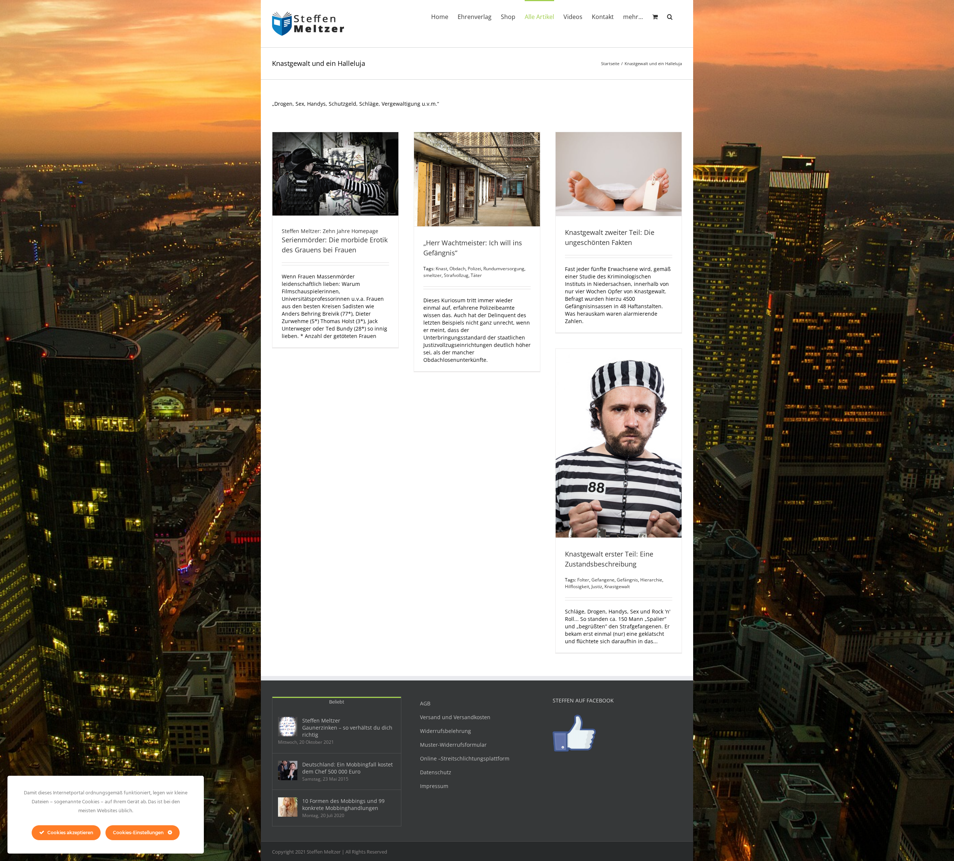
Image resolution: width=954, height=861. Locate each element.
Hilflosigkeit (577, 586)
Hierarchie (651, 580)
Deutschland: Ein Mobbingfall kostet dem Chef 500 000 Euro (347, 768)
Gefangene (603, 580)
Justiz (596, 586)
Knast (441, 268)
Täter (476, 275)
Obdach (457, 268)
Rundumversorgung (503, 268)
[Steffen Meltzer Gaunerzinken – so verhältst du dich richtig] (287, 726)
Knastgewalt (617, 586)
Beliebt (336, 701)
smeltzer (432, 275)
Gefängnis (627, 580)
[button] (670, 16)
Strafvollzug (456, 275)
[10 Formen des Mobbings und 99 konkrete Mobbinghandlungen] (287, 807)
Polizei (474, 268)
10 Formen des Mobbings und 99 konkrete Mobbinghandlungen (343, 804)
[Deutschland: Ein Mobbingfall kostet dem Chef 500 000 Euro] (287, 770)
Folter (583, 580)
